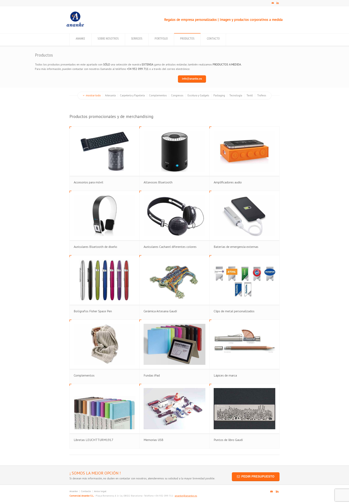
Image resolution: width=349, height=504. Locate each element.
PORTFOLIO (161, 38)
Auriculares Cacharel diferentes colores (170, 247)
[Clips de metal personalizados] (244, 280)
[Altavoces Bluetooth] (174, 151)
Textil (249, 95)
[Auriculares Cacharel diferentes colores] (174, 215)
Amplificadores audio (228, 182)
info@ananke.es (192, 78)
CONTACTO (213, 38)
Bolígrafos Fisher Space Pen (93, 311)
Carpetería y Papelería (132, 95)
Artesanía (110, 95)
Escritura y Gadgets (198, 95)
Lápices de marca (225, 375)
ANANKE (80, 38)
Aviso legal (100, 491)
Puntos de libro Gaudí (228, 440)
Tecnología (235, 95)
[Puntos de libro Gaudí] (244, 408)
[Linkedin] (277, 3)
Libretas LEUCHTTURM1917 (93, 440)
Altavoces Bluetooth (158, 182)
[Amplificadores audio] (244, 151)
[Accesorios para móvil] (104, 151)
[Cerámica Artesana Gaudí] (174, 280)
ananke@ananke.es (186, 495)
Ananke (73, 491)
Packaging (219, 95)
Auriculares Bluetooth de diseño (95, 247)
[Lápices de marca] (244, 344)
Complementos (158, 95)
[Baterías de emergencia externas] (244, 215)
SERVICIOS (136, 38)
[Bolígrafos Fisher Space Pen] (104, 280)
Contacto (86, 491)
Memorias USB (153, 440)
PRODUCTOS (187, 38)
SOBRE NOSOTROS (108, 38)
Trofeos (261, 95)
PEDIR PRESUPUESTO (257, 476)
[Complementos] (104, 344)
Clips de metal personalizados (234, 311)
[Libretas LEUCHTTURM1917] (104, 408)
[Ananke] (75, 25)
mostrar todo (93, 95)
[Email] (273, 3)
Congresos (177, 95)
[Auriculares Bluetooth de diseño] (104, 215)
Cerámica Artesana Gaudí (160, 311)
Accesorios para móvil (88, 182)
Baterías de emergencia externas (236, 247)
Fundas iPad (152, 375)
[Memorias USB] (174, 408)
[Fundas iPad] (174, 344)
